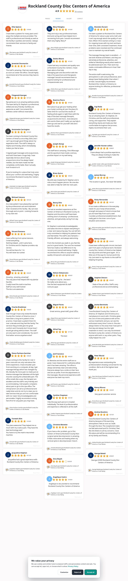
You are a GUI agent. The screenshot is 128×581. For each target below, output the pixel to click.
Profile (47, 18)
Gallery (69, 18)
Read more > (36, 56)
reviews (79, 11)
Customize (64, 572)
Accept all (90, 572)
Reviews (58, 18)
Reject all (77, 572)
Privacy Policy (73, 566)
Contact (80, 18)
